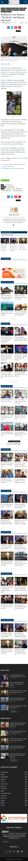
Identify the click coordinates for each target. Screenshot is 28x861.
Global (2, 602)
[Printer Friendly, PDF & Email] (5, 180)
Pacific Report (16, 10)
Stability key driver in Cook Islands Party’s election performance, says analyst (21, 522)
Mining (25, 8)
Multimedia (3, 10)
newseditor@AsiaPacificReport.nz (16, 841)
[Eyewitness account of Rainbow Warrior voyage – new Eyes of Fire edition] (21, 426)
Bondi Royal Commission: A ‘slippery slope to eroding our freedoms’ (7, 563)
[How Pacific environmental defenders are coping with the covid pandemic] (21, 306)
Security (3, 800)
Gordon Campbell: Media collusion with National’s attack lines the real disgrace (21, 588)
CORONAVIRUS (5, 323)
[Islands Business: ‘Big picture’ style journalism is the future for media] (7, 473)
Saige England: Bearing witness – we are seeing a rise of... (20, 417)
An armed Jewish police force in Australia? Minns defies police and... (20, 505)
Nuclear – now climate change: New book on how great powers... (20, 401)
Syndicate (3, 779)
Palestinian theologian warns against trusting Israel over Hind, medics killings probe (18, 724)
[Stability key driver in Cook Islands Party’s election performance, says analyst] (21, 514)
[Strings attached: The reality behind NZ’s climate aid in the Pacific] (7, 306)
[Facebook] (6, 851)
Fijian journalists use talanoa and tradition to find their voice (7, 464)
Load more (13, 319)
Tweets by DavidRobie (14, 444)
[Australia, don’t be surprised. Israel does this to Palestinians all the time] (21, 556)
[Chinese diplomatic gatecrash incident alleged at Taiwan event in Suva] (21, 599)
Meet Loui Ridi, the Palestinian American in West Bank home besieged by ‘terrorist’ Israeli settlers (14, 247)
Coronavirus (3, 334)
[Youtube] (14, 225)
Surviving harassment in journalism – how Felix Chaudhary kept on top (20, 480)
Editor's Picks (3, 502)
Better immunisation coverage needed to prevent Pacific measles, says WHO (21, 338)
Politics (2, 774)
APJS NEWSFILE (6, 449)
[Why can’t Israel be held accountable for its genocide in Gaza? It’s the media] (5, 733)
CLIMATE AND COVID (7, 282)
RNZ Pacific (4, 788)
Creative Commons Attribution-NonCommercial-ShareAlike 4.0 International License (14, 836)
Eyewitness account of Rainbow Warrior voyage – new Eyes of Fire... (20, 433)
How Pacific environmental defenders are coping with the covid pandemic (21, 313)
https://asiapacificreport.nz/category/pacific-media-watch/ (14, 217)
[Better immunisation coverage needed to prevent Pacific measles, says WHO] (21, 331)
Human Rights (8, 8)
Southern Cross (3, 11)
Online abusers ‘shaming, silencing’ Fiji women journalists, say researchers (20, 464)
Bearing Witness (18, 430)
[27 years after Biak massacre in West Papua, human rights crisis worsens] (7, 426)
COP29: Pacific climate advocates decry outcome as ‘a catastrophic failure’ (7, 297)
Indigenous (3, 786)
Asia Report (3, 8)
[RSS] (14, 851)
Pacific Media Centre (9, 185)
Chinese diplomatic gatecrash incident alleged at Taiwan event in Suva (21, 606)
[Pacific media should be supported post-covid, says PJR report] (21, 367)
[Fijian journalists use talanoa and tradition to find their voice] (7, 457)
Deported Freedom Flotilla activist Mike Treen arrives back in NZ (7, 606)
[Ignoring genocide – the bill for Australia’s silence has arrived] (7, 410)
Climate (2, 293)
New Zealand (4, 784)
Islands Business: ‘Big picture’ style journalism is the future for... (7, 480)
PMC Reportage (22, 10)
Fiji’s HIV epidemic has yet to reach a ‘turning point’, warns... (7, 505)
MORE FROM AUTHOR (7, 234)
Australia (2, 585)
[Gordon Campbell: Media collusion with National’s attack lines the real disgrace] (21, 581)
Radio (13, 188)
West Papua (9, 11)
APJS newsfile (3, 460)
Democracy (3, 798)
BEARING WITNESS (7, 386)
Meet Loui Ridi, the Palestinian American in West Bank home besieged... (7, 522)
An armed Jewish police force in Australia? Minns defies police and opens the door (4, 247)
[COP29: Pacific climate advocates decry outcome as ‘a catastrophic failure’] (7, 289)
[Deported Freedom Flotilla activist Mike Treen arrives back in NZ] (7, 599)
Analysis (11, 242)
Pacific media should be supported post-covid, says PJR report (20, 374)
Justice (2, 805)
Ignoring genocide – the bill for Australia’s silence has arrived (7, 417)
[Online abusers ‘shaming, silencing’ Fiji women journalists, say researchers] (21, 457)
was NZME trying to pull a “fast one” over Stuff (15, 158)
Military (21, 8)
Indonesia (13, 8)
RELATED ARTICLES (7, 232)
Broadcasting (7, 188)
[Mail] (10, 851)
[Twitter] (17, 851)
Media (17, 8)
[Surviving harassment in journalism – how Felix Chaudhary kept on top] (21, 473)
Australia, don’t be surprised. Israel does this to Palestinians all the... (21, 563)
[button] (26, 2)
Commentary (17, 647)
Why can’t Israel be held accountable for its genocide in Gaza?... (18, 732)
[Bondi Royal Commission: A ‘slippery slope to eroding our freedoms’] (23, 241)
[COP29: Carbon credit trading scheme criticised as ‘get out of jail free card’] (21, 289)
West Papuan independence (18, 190)
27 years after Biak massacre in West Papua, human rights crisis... (7, 433)
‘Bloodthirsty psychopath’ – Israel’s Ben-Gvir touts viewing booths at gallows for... (17, 755)
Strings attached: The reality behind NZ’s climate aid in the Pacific (7, 313)
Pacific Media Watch (9, 10)
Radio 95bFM (18, 188)
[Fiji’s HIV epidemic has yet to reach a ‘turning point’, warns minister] (7, 498)
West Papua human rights (6, 190)
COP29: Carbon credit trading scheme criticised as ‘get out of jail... (21, 297)
